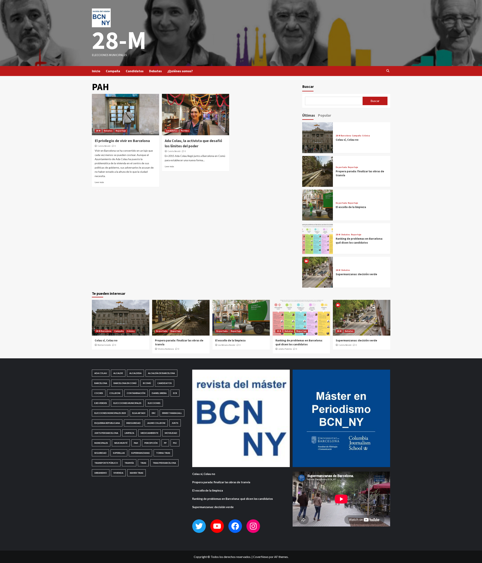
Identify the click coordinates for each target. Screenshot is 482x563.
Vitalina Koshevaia (166, 349)
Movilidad (171, 433)
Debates (155, 71)
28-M (119, 40)
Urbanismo (100, 473)
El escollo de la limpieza (351, 207)
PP (165, 443)
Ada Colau (100, 373)
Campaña (113, 71)
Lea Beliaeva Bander (226, 345)
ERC (154, 413)
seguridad (100, 453)
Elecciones (154, 403)
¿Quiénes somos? (180, 71)
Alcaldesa (135, 373)
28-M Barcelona (343, 136)
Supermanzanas (140, 453)
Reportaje (121, 130)
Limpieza (129, 433)
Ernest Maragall (172, 413)
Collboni (114, 393)
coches (98, 393)
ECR (175, 393)
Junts (175, 423)
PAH (136, 443)
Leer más (99, 182)
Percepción (151, 443)
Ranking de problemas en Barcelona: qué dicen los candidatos (232, 498)
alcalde (118, 373)
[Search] (388, 70)
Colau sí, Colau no (347, 139)
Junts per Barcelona (106, 433)
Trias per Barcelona (164, 463)
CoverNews (260, 556)
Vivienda (118, 473)
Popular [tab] (324, 115)
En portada (341, 167)
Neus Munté (120, 443)
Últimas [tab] (308, 115)
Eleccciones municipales (127, 403)
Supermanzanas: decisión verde (356, 274)
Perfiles (185, 130)
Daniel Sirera (159, 393)
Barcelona (100, 383)
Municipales (101, 443)
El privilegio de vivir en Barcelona (122, 140)
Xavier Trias (136, 473)
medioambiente (149, 433)
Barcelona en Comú (125, 383)
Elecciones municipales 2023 (110, 413)
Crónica (366, 136)
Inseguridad (133, 423)
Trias (143, 463)
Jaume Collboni (156, 423)
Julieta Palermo (285, 349)
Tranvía (129, 463)
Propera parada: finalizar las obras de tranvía (221, 482)
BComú (147, 383)
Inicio (96, 71)
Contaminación (136, 393)
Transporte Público (106, 463)
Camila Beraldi (104, 146)
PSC (175, 443)
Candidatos (134, 71)
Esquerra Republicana (107, 423)
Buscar (308, 86)
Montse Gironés (104, 345)
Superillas (119, 453)
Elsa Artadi (138, 413)
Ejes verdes (100, 403)
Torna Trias (163, 453)
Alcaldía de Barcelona (161, 373)
